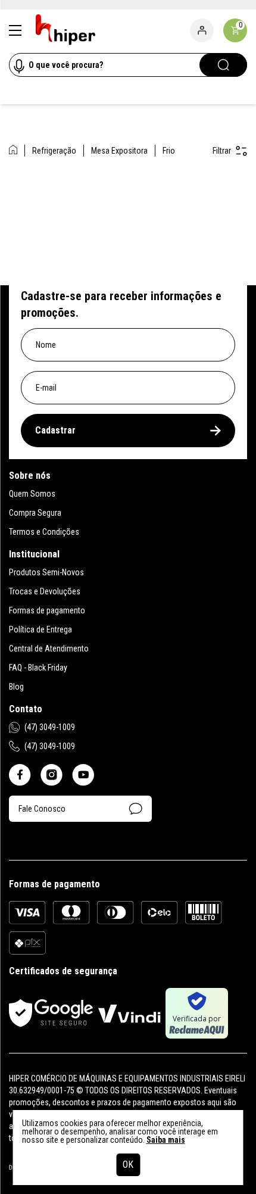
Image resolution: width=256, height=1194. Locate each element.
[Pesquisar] (223, 65)
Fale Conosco (41, 808)
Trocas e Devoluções (44, 591)
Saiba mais (165, 1140)
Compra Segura (35, 512)
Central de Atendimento (49, 648)
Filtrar (222, 150)
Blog (16, 686)
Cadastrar (55, 430)
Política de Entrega (40, 629)
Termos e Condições (44, 532)
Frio (169, 150)
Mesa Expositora (119, 150)
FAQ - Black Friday (38, 667)
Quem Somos (32, 493)
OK (128, 1164)
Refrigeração (54, 150)
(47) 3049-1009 (49, 727)
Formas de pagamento (47, 610)
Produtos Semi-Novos (46, 572)
